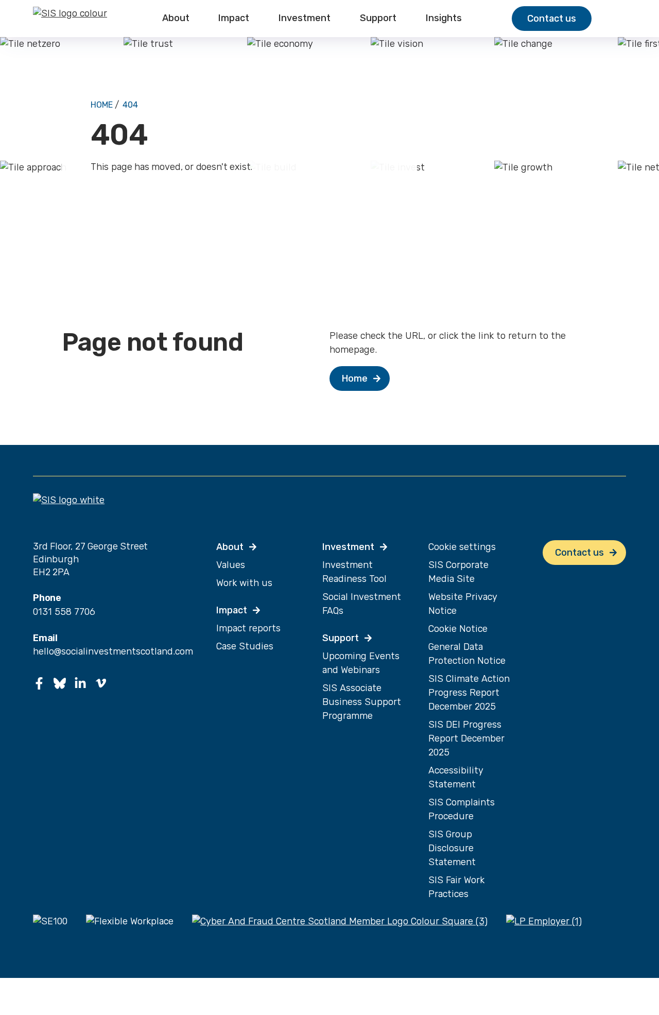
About (175, 18)
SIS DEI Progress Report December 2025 (466, 738)
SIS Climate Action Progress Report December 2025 (469, 692)
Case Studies (244, 646)
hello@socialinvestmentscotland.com (113, 651)
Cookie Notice (458, 628)
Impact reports (248, 628)
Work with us (244, 583)
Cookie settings (462, 547)
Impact (233, 18)
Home (102, 105)
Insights (444, 18)
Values (230, 565)
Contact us (551, 18)
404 (130, 105)
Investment (305, 18)
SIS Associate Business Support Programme (361, 701)
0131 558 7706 (64, 611)
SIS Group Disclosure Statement (452, 848)
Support (378, 18)
